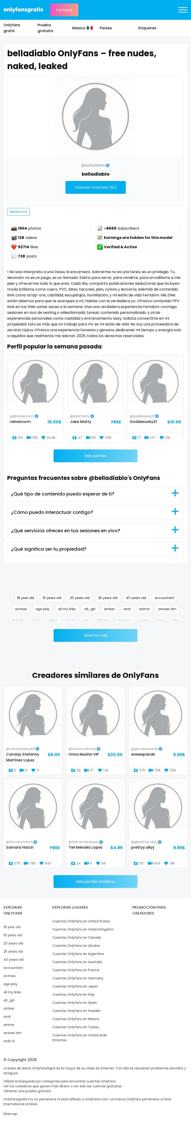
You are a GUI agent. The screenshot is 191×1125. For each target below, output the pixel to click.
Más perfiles (96, 456)
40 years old (136, 598)
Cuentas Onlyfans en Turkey (75, 1027)
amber (109, 609)
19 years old (52, 598)
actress (21, 609)
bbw (176, 620)
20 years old (79, 598)
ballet (144, 620)
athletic (103, 620)
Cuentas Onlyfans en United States (81, 921)
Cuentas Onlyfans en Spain (74, 1002)
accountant (164, 598)
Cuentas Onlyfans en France (75, 970)
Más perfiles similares (95, 881)
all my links (67, 609)
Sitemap (10, 1114)
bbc (161, 620)
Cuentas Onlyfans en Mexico (75, 1019)
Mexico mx (18, 211)
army (36, 620)
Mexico (78, 28)
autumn (124, 620)
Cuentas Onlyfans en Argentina (78, 953)
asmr (70, 620)
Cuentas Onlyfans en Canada (76, 937)
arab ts (17, 620)
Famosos (64, 10)
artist (53, 620)
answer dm (167, 609)
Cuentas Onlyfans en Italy (73, 994)
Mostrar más (95, 635)
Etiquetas (147, 28)
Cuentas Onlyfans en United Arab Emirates (79, 1037)
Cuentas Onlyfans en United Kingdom (83, 929)
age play (43, 609)
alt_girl (89, 609)
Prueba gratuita (45, 27)
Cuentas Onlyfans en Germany (77, 978)
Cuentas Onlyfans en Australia (77, 962)
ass (85, 620)
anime (144, 609)
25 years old (107, 598)
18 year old (25, 598)
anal (126, 609)
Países (106, 28)
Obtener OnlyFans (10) (95, 187)
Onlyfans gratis (11, 27)
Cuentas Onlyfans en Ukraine (76, 945)
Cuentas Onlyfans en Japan (75, 986)
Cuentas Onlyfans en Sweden (76, 1010)
